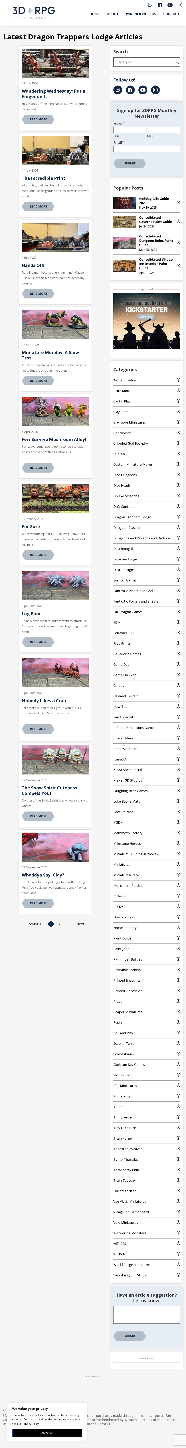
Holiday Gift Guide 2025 (154, 200)
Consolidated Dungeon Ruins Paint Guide (156, 240)
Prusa (117, 1001)
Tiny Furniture (124, 1128)
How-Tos (120, 706)
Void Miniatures (125, 1222)
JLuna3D (119, 759)
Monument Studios (128, 885)
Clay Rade (120, 412)
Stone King (121, 1096)
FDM (116, 622)
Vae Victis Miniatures (129, 1201)
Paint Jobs (121, 949)
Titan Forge (122, 1138)
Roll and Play (123, 1033)
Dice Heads (122, 485)
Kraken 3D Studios (127, 780)
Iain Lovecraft (124, 717)
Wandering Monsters (129, 1233)
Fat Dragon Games (128, 612)
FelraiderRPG (123, 633)
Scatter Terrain (125, 1043)
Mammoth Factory (127, 833)
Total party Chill (126, 1170)
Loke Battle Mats (126, 801)
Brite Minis (121, 391)
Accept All (47, 1433)
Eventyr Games (125, 580)
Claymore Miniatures (129, 422)
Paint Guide (122, 938)
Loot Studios (123, 812)
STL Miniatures (125, 1085)
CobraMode (122, 433)
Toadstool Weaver (127, 1149)
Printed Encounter (127, 980)
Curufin (119, 454)
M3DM (118, 822)
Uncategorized (124, 1191)
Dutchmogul (123, 548)
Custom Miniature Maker (132, 464)
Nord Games (123, 917)
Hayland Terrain (125, 696)
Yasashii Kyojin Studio (130, 1275)
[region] (47, 1422)
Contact (171, 14)
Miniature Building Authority (135, 854)
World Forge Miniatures (132, 1264)
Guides (118, 685)
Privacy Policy (31, 1423)
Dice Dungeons (125, 475)
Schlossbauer (123, 1054)
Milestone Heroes (127, 843)
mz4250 (119, 906)
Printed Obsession (127, 991)
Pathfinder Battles (127, 959)
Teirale (118, 1107)
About (113, 14)
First (116, 135)
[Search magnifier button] (177, 62)
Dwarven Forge (125, 559)
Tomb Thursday (125, 1159)
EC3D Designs (124, 570)
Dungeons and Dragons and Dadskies (142, 538)
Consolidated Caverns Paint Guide (155, 219)
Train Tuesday (124, 1180)
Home (95, 14)
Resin (117, 1022)
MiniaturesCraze (126, 875)
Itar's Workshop (125, 749)
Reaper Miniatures (127, 1012)
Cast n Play (121, 401)
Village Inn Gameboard (131, 1212)
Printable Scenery (127, 970)
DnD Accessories (126, 496)
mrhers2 (120, 896)
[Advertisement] (93, 1387)
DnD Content (123, 506)
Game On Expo (124, 675)
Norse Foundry (125, 928)
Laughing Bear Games (130, 791)
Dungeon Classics (127, 527)
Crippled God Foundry (130, 443)
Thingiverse (122, 1117)
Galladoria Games (127, 654)
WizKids (119, 1254)
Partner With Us (141, 14)
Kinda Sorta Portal (127, 770)
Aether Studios (125, 380)
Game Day (121, 664)
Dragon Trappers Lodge (132, 517)
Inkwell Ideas (123, 738)
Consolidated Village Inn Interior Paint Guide (156, 263)
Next (80, 924)
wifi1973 (119, 1243)
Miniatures (121, 864)
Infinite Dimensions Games (134, 727)
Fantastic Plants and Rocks (134, 591)
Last (150, 135)
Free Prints (122, 643)
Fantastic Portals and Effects (135, 601)
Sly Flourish (122, 1075)
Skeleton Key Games (129, 1064)
